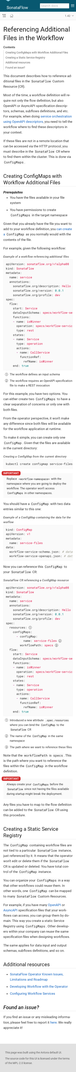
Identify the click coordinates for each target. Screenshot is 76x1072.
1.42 (67, 15)
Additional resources (17, 62)
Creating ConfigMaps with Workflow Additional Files (36, 52)
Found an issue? (15, 67)
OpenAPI (54, 905)
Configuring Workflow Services (32, 993)
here (53, 1022)
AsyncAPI (10, 910)
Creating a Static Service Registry (25, 57)
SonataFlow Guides (17, 10)
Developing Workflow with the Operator (39, 986)
